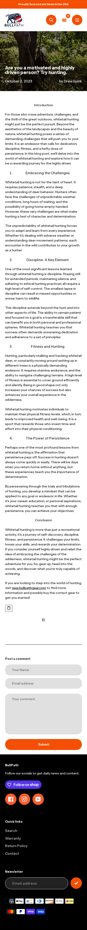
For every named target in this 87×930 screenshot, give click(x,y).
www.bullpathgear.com (29, 588)
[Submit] (76, 883)
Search (11, 830)
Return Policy (16, 846)
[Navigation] (77, 20)
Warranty (13, 838)
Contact (12, 853)
